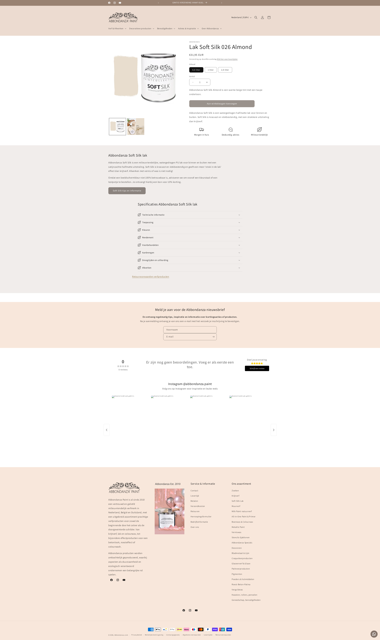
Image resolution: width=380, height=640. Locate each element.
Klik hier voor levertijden (227, 59)
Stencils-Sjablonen (241, 537)
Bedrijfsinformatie (199, 522)
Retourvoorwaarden (223, 635)
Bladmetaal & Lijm (240, 553)
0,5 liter (196, 69)
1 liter (211, 69)
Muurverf (236, 506)
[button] (117, 28)
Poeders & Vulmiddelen (243, 579)
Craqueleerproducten (242, 558)
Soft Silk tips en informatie (127, 190)
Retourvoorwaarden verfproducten (150, 276)
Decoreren (237, 548)
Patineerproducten (241, 568)
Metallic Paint (238, 527)
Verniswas (236, 532)
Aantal (192, 76)
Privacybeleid (136, 635)
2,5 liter (225, 69)
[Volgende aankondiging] (221, 3)
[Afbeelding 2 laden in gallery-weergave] (135, 126)
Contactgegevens (173, 635)
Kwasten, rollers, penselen (244, 594)
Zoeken (235, 490)
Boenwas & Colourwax (242, 522)
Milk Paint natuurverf (242, 511)
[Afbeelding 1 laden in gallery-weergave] (117, 126)
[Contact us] (374, 634)
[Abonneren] (213, 336)
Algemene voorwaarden (192, 635)
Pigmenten (237, 574)
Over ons (195, 527)
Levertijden (208, 635)
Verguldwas (237, 589)
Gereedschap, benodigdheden (246, 600)
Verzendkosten (198, 506)
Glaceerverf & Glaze (241, 563)
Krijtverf (235, 495)
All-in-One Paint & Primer (244, 516)
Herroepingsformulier (201, 516)
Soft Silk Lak (238, 501)
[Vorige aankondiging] (158, 3)
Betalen (194, 501)
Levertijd (195, 495)
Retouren (195, 511)
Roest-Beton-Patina (241, 584)
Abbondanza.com (121, 635)
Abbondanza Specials (242, 542)
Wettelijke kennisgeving (154, 635)
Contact (194, 490)
